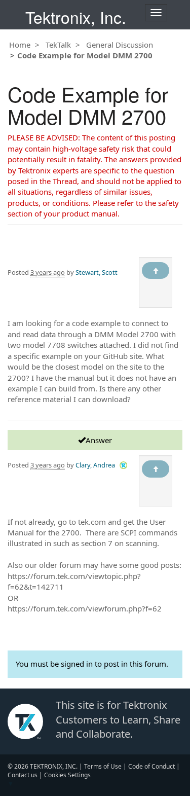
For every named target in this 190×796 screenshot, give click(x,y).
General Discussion (119, 45)
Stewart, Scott (96, 272)
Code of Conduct (151, 766)
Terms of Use (103, 766)
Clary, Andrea (95, 464)
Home (19, 45)
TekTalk (58, 45)
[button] (123, 464)
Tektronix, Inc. (75, 17)
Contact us (22, 775)
